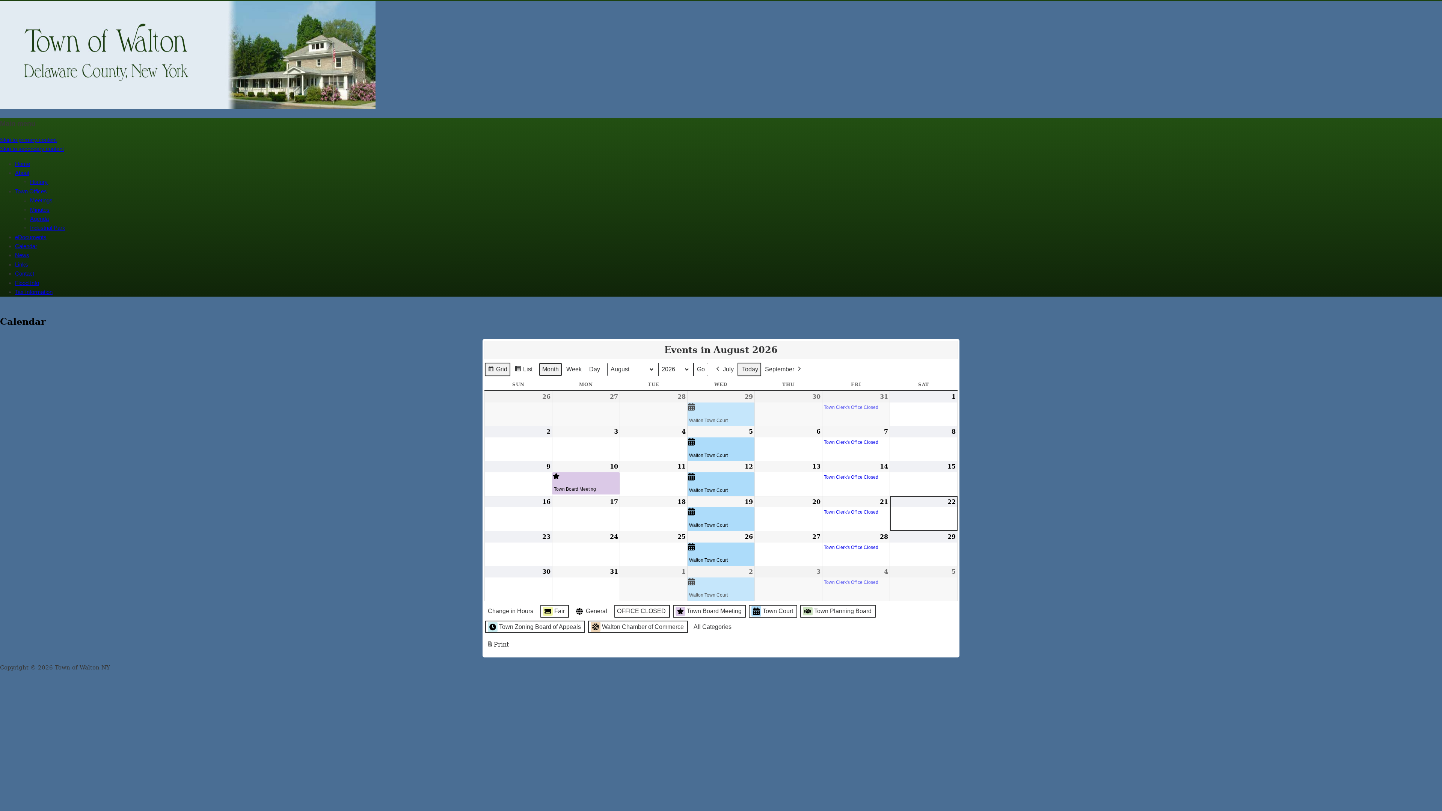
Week (574, 369)
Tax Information (34, 292)
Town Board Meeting (575, 489)
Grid (497, 371)
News (22, 255)
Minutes (40, 210)
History (39, 182)
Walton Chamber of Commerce (643, 627)
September (779, 369)
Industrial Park (47, 228)
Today (750, 369)
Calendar (26, 246)
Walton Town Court (708, 420)
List (523, 371)
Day (594, 369)
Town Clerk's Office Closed (851, 407)
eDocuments (31, 237)
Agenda (39, 219)
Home (22, 164)
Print (498, 647)
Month (550, 369)
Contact (24, 273)
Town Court (778, 611)
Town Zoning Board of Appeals (540, 627)
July (728, 369)
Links (21, 264)
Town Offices (31, 191)
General (596, 611)
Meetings (41, 200)
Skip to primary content (28, 140)
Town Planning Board (843, 611)
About (22, 173)
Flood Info (27, 283)
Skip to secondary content (32, 149)
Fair (559, 611)
